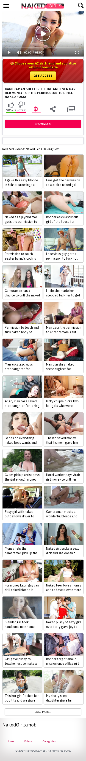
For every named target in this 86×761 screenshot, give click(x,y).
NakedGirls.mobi (44, 6)
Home (10, 741)
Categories (49, 741)
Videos (28, 741)
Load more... (43, 711)
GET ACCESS (43, 76)
